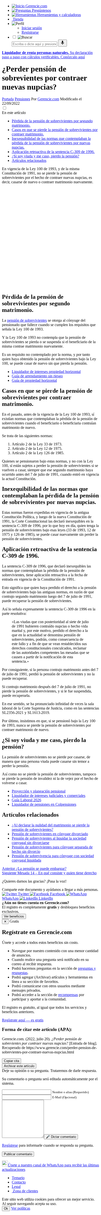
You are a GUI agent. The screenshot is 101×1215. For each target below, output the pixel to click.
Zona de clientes (25, 1191)
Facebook (57, 894)
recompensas (68, 995)
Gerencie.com (48, 99)
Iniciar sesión (32, 28)
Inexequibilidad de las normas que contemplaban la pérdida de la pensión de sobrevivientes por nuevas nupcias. (51, 142)
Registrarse (30, 32)
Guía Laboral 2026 (26, 800)
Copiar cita (11, 1061)
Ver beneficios (14, 916)
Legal (16, 1186)
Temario (18, 1178)
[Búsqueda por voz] (62, 43)
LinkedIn (45, 898)
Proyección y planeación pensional (38, 791)
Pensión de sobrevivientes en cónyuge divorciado (50, 834)
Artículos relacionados (29, 160)
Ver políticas (20, 1208)
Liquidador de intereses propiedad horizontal (46, 372)
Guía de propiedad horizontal (34, 380)
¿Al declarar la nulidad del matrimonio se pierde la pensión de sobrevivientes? (50, 827)
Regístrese (10, 1145)
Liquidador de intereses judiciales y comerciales (48, 795)
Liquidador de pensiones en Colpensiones (44, 804)
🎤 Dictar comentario (61, 1137)
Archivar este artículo (19, 1066)
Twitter (23, 894)
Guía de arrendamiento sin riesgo (37, 376)
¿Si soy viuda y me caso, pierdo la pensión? (45, 156)
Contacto (19, 1182)
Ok (6, 1208)
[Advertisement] (50, 238)
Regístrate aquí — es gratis (22, 1020)
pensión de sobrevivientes (27, 320)
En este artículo (14, 113)
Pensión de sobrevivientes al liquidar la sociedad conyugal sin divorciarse (49, 840)
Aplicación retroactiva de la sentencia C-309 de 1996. (53, 152)
